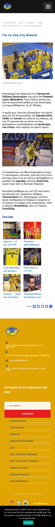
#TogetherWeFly (40, 503)
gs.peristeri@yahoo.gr (18, 360)
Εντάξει (28, 522)
